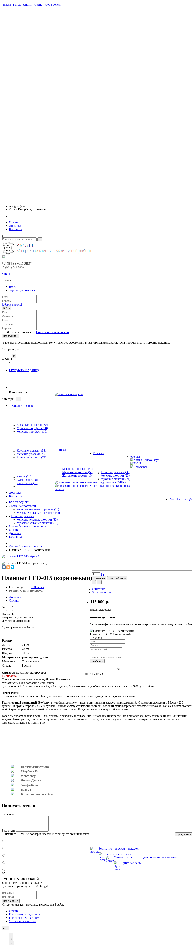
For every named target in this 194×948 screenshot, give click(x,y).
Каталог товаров (22, 405)
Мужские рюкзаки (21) (31, 457)
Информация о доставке (24, 914)
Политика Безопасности (24, 917)
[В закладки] (94, 582)
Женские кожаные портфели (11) (38, 509)
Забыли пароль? (12, 304)
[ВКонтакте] (4, 567)
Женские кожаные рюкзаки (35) (37, 519)
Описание (98, 589)
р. (12, 943)
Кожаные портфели (23, 505)
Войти (13, 286)
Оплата (14, 222)
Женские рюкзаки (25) (31, 454)
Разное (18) (24, 476)
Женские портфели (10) (32, 431)
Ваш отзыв (9, 830)
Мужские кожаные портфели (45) (38, 512)
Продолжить (10, 336)
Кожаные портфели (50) (32, 424)
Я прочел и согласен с (37, 332)
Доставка (15, 225)
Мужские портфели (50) (32, 428)
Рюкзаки (98, 453)
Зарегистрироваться (22, 290)
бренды (135, 456)
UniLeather (37, 587)
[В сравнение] (99, 582)
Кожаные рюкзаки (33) (31, 450)
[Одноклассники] (8, 567)
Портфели (61, 449)
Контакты (15, 229)
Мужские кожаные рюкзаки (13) (37, 523)
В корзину (99, 578)
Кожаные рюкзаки (22, 516)
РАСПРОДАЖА (19, 502)
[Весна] (69, 413)
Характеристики (102, 592)
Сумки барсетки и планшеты (28, 526)
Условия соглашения (22, 921)
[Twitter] (12, 567)
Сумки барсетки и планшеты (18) (27, 481)
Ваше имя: (8, 814)
